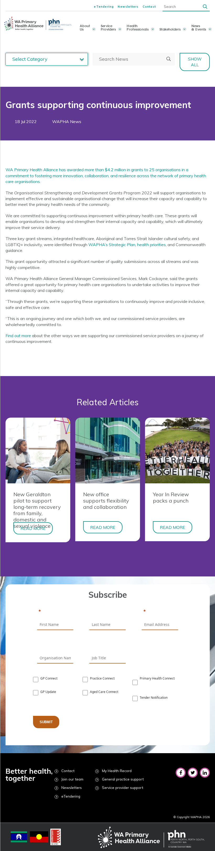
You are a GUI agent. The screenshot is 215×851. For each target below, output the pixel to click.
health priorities (151, 244)
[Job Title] (107, 645)
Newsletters (128, 6)
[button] (205, 6)
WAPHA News (66, 121)
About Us (85, 27)
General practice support (123, 779)
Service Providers (108, 27)
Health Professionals (138, 27)
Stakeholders (170, 29)
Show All (195, 61)
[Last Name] (107, 611)
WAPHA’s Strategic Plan (111, 244)
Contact (149, 6)
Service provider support (122, 787)
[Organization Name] (55, 645)
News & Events (198, 27)
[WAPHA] (39, 23)
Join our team (72, 779)
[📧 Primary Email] (160, 611)
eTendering (104, 6)
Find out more (18, 335)
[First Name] (55, 611)
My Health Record (117, 770)
